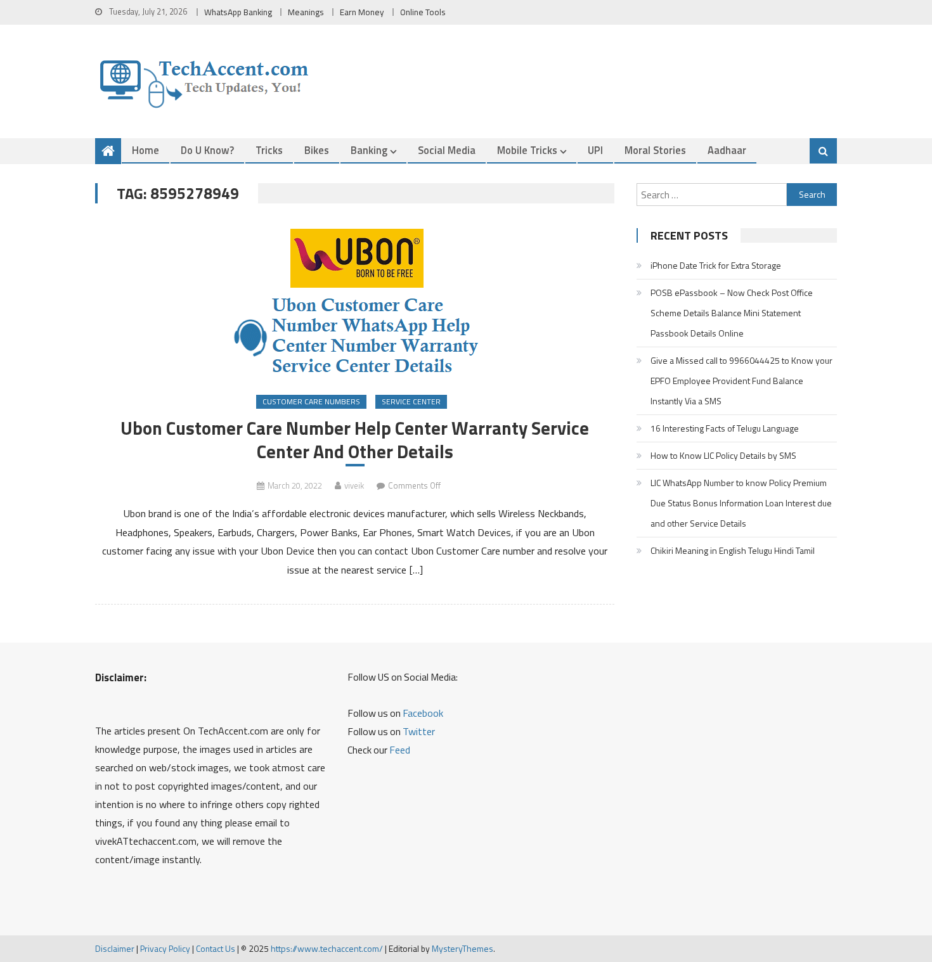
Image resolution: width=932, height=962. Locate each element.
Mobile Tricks (527, 150)
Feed (399, 749)
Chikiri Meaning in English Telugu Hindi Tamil (732, 550)
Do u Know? (207, 150)
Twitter (419, 731)
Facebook (423, 713)
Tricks (269, 150)
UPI (595, 150)
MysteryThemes (462, 948)
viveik (354, 485)
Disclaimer (114, 948)
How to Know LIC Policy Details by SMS (723, 455)
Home (145, 150)
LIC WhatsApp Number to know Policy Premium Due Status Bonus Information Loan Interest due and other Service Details (741, 503)
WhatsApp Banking (238, 12)
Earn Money (362, 12)
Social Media (447, 150)
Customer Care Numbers (311, 401)
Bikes (316, 150)
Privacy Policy (165, 948)
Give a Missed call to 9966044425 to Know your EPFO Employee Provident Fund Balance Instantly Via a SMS (741, 380)
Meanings (306, 12)
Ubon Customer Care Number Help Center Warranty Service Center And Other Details (354, 439)
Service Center (411, 401)
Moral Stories (655, 150)
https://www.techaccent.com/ (327, 948)
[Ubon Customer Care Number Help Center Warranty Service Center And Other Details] (354, 300)
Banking (369, 150)
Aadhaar (727, 150)
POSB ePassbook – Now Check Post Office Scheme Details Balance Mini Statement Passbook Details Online (731, 313)
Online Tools (423, 12)
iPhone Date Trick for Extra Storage (715, 265)
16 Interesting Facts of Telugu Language (724, 428)
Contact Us (215, 948)
